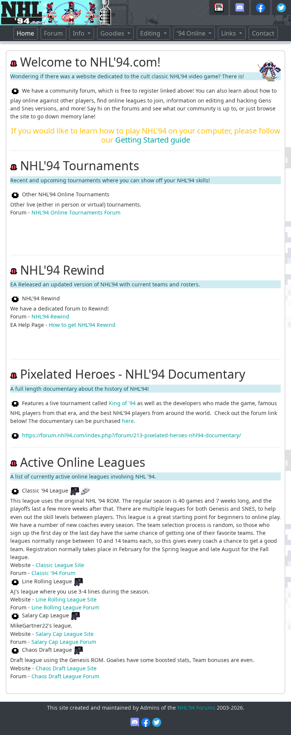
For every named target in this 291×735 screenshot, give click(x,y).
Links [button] (229, 33)
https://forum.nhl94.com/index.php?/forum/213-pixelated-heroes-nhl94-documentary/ (131, 435)
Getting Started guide (152, 140)
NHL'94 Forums (196, 707)
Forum (53, 33)
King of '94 (122, 403)
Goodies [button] (113, 33)
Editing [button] (151, 33)
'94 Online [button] (192, 33)
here (128, 420)
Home (27, 33)
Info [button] (79, 33)
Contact (263, 33)
